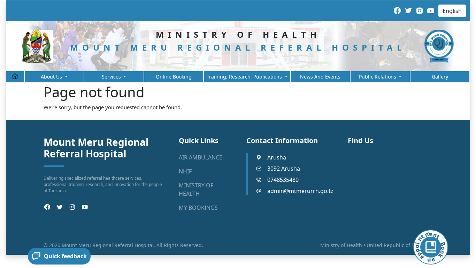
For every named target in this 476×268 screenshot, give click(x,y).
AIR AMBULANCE (200, 157)
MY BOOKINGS (198, 207)
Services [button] (112, 76)
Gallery (440, 76)
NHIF (185, 171)
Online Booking (174, 76)
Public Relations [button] (378, 76)
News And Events (320, 76)
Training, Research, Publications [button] (245, 76)
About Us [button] (52, 76)
